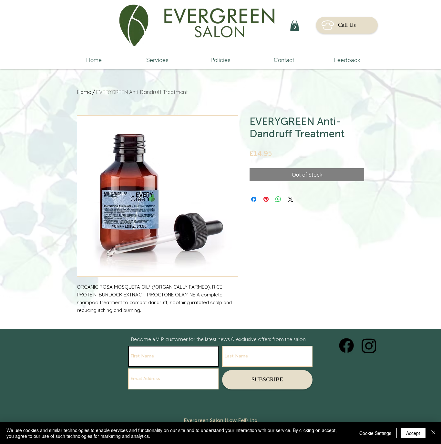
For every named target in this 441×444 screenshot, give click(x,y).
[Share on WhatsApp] (278, 199)
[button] (294, 25)
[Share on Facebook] (254, 199)
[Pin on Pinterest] (266, 199)
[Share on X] (290, 199)
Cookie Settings (375, 433)
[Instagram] (369, 345)
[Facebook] (346, 345)
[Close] (433, 433)
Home (84, 92)
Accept (413, 433)
